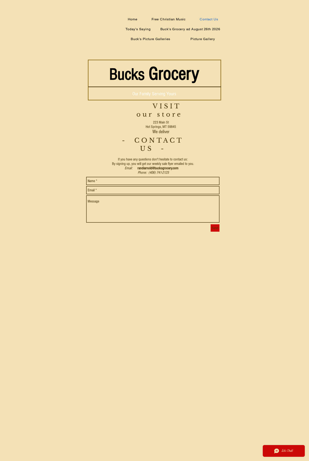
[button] (190, 29)
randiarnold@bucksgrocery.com (157, 168)
